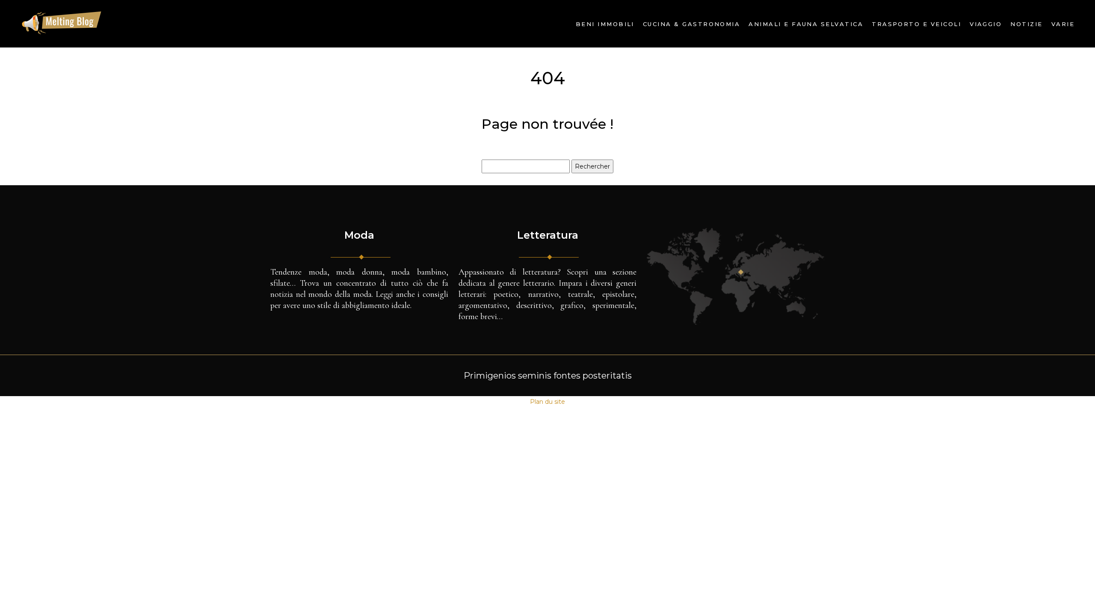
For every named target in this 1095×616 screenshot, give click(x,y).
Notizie (1026, 24)
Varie (1062, 24)
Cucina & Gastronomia (691, 24)
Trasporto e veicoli (916, 24)
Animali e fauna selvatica (806, 24)
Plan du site (547, 402)
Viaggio (986, 24)
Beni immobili (605, 24)
